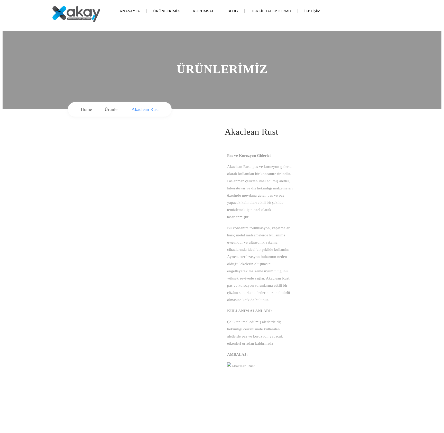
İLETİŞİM (312, 11)
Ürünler (112, 109)
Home (86, 109)
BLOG (232, 11)
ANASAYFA (129, 11)
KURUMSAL (203, 11)
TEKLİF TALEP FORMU (271, 11)
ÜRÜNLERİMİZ (166, 11)
